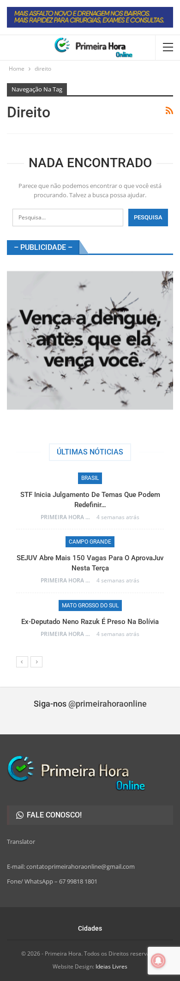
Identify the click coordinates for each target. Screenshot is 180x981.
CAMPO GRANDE (90, 542)
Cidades (90, 928)
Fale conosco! (53, 815)
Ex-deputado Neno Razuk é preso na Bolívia (90, 622)
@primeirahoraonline (107, 703)
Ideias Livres (111, 966)
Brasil (90, 478)
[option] (90, 559)
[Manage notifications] (158, 960)
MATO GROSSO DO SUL (90, 605)
